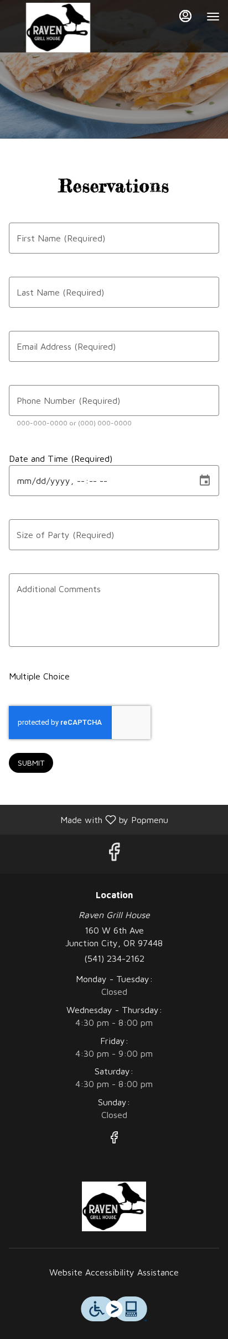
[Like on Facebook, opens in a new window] (114, 854)
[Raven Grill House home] (58, 27)
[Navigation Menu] (213, 16)
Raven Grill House (114, 1206)
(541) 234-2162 (114, 958)
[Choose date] (204, 480)
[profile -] (185, 16)
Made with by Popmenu (88, 819)
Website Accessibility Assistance (114, 1272)
